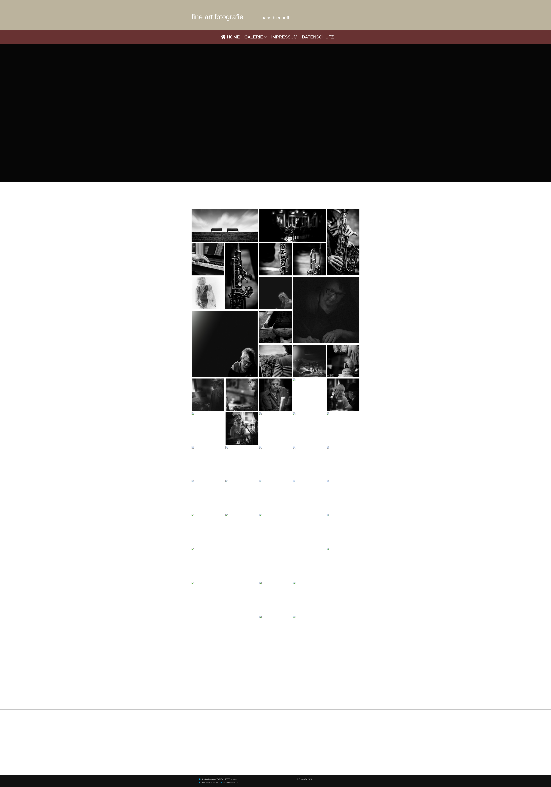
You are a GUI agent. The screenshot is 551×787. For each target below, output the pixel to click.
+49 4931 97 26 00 (210, 782)
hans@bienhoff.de (230, 782)
